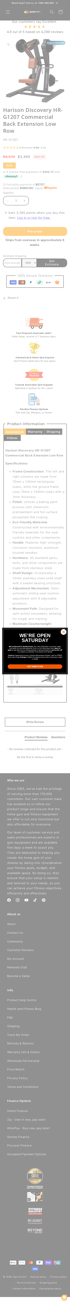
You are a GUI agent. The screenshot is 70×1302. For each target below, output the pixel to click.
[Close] (63, 632)
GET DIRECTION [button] (35, 666)
